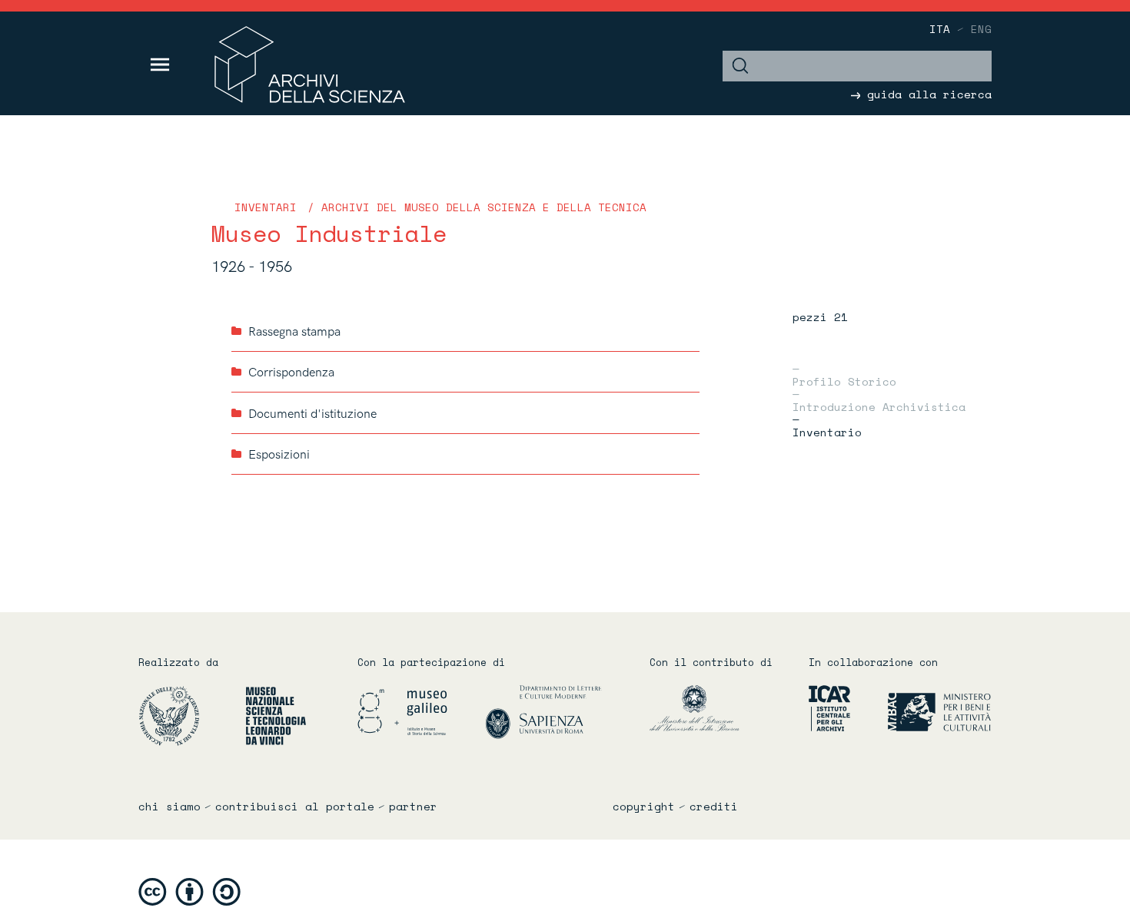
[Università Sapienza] (543, 711)
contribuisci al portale (294, 806)
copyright (644, 806)
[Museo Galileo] (419, 711)
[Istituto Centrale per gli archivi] (823, 708)
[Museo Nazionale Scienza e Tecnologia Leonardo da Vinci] (276, 715)
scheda (686, 330)
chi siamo (169, 806)
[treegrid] (465, 392)
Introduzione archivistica (879, 405)
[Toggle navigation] (160, 64)
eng (981, 29)
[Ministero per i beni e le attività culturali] (922, 708)
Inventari (265, 207)
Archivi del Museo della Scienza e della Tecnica (483, 207)
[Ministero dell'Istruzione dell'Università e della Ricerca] (718, 708)
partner (413, 806)
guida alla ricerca (926, 94)
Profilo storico (844, 380)
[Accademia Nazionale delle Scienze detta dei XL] (190, 715)
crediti (714, 806)
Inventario (827, 431)
